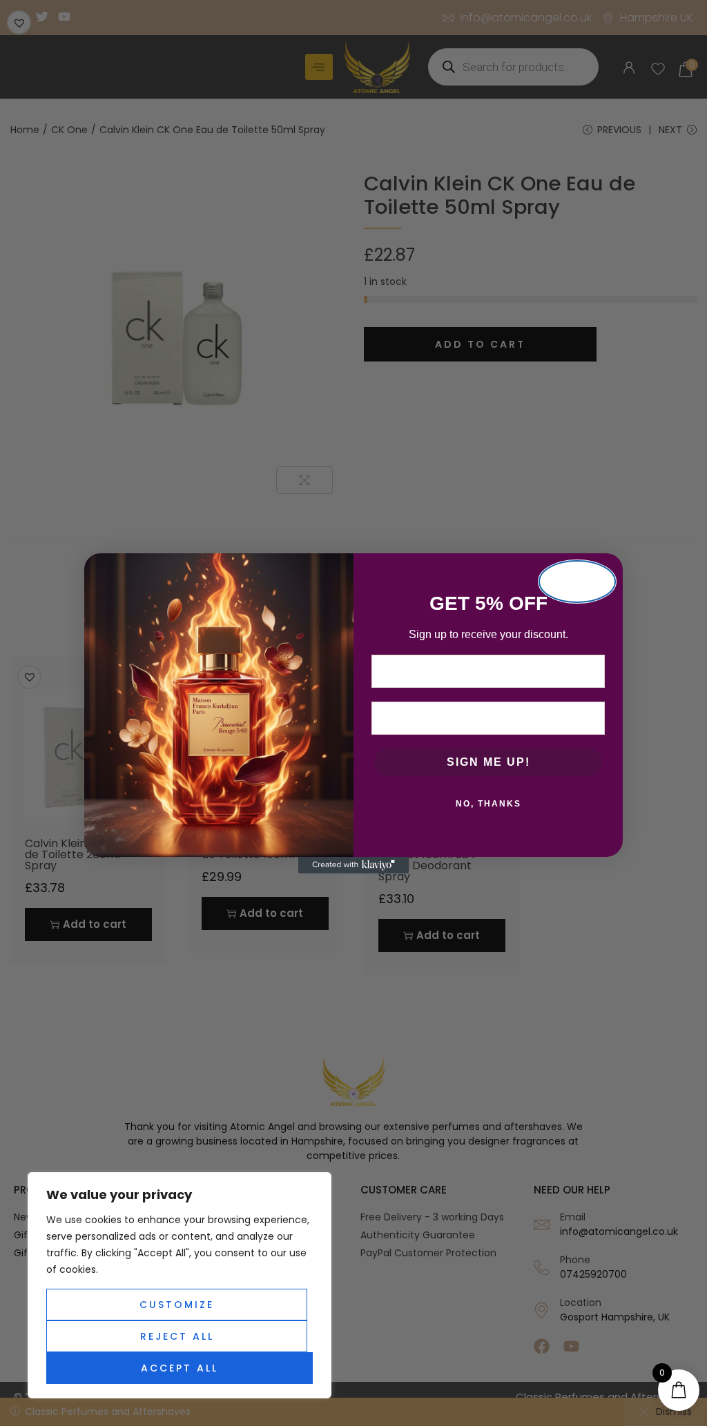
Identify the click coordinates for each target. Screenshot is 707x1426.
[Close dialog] (577, 581)
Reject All (177, 1336)
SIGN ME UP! (488, 762)
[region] (179, 1285)
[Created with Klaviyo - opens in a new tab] (353, 865)
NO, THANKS (488, 804)
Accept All (179, 1368)
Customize (176, 1304)
